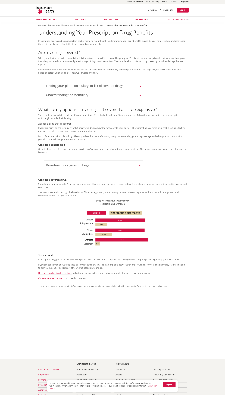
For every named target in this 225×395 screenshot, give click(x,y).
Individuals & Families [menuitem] (48, 369)
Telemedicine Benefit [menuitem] (124, 379)
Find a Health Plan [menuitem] (46, 19)
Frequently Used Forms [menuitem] (164, 374)
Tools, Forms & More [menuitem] (176, 19)
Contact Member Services (50, 278)
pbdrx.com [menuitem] (81, 374)
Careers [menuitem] (118, 374)
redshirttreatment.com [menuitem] (87, 369)
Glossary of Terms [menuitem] (161, 369)
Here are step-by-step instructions (55, 273)
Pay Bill (153, 10)
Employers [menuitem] (43, 374)
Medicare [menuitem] (80, 19)
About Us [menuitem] (42, 389)
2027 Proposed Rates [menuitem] (163, 379)
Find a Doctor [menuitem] (111, 19)
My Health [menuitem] (140, 19)
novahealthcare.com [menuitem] (86, 379)
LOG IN (183, 10)
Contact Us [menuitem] (119, 369)
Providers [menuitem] (43, 384)
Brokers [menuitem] (42, 379)
